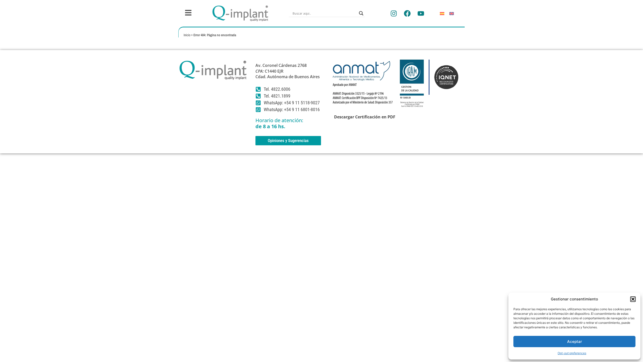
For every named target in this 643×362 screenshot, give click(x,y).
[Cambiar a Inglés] (451, 13)
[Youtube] (420, 13)
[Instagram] (393, 13)
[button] (632, 299)
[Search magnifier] (361, 13)
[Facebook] (407, 13)
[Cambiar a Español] (442, 13)
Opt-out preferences (572, 353)
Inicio (187, 35)
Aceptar (574, 341)
